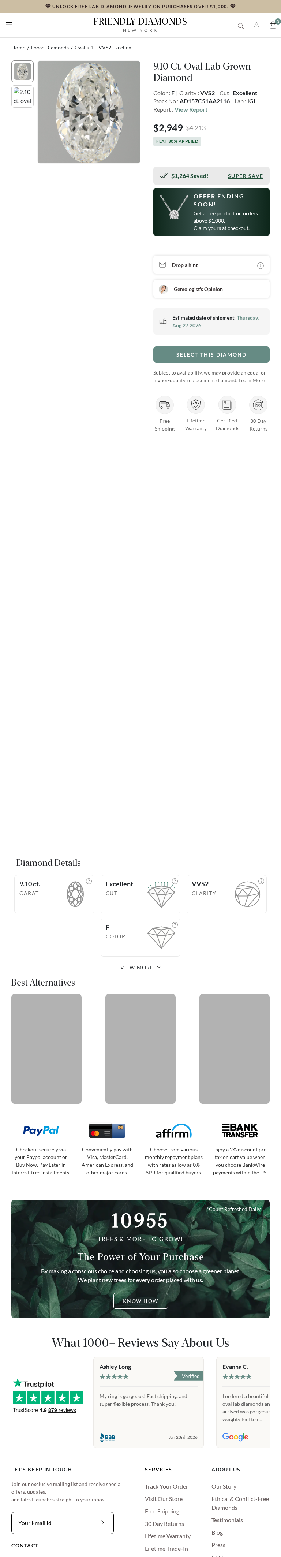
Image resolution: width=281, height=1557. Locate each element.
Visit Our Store (164, 1498)
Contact (24, 1545)
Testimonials (227, 1519)
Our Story (223, 1486)
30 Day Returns (164, 1523)
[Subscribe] (103, 1523)
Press (218, 1544)
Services (158, 1469)
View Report (191, 109)
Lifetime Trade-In (166, 1548)
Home (18, 47)
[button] (9, 23)
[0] (273, 25)
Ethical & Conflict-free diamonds (240, 1503)
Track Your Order (166, 1486)
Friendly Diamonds (140, 24)
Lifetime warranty (168, 1535)
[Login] (256, 24)
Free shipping (162, 1511)
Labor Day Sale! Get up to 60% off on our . (140, 6)
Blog (217, 1532)
